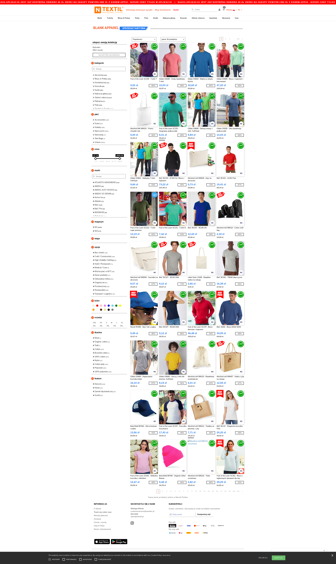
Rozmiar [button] (98, 317)
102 (238, 39)
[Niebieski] (108, 305)
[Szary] (112, 310)
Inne (236, 18)
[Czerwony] (97, 305)
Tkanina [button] (98, 332)
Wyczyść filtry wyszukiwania (109, 55)
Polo (146, 18)
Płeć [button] (96, 114)
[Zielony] (116, 305)
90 (230, 491)
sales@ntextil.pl (137, 516)
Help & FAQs (99, 526)
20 (200, 491)
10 (196, 491)
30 (204, 491)
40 (209, 491)
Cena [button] (96, 149)
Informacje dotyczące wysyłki (139, 10)
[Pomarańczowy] (93, 310)
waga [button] (97, 238)
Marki (100, 18)
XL (122, 323)
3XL (101, 326)
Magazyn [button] (99, 222)
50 (213, 491)
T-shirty (110, 18)
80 (225, 491)
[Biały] (97, 310)
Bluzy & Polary (124, 18)
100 (234, 491)
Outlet (176, 10)
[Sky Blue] (112, 305)
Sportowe (213, 18)
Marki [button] (97, 170)
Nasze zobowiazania (102, 529)
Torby (137, 18)
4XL (108, 326)
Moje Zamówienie (163, 10)
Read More (166, 555)
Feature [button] (97, 378)
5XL (114, 326)
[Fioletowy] (105, 305)
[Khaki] (105, 310)
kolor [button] (97, 301)
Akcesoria (226, 18)
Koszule (183, 18)
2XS (94, 323)
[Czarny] (108, 310)
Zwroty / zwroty (100, 522)
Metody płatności (101, 515)
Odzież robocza (198, 18)
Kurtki (155, 18)
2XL (94, 326)
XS (101, 323)
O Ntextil (97, 509)
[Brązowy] (101, 310)
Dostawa (97, 519)
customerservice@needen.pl (142, 511)
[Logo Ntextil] (108, 10)
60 (217, 491)
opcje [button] (97, 247)
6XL (121, 326)
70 (221, 491)
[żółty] (120, 305)
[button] (220, 10)
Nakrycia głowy (169, 18)
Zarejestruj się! (204, 514)
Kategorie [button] (99, 63)
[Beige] (93, 305)
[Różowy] (101, 305)
